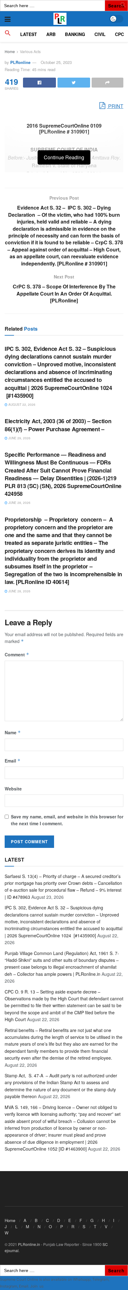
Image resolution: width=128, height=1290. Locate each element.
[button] (123, 6)
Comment (17, 654)
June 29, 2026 (18, 438)
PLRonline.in (29, 1244)
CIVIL (100, 34)
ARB (51, 34)
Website (13, 788)
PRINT (115, 106)
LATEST (28, 34)
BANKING (75, 34)
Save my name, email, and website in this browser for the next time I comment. (67, 819)
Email (13, 761)
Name (13, 732)
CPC (119, 34)
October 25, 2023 (56, 62)
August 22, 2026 (21, 404)
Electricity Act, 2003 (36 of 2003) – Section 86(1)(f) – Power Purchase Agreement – (58, 425)
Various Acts (30, 51)
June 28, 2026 (18, 502)
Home (10, 51)
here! (48, 1286)
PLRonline (20, 62)
